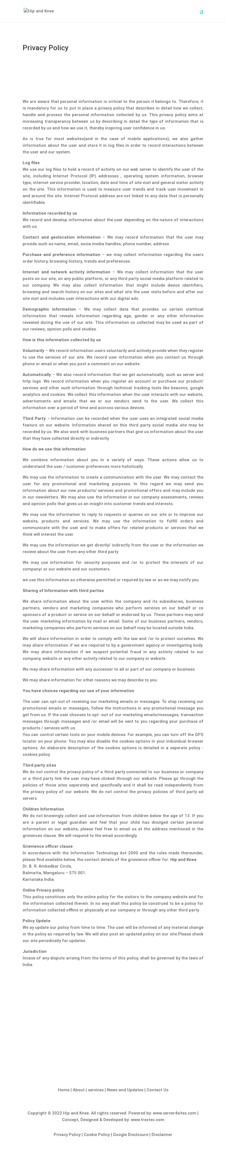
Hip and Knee (76, 1113)
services (96, 1089)
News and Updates (125, 1089)
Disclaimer (162, 1134)
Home (64, 1089)
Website (113, 1052)
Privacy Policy (67, 1134)
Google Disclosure (130, 1134)
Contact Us (157, 1089)
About (79, 1089)
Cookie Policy (97, 1134)
